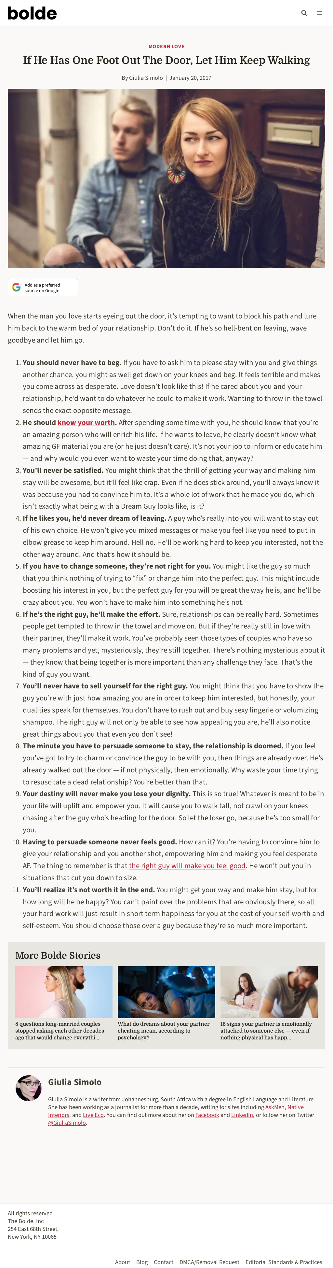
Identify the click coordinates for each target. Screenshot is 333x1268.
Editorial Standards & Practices (284, 1262)
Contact (163, 1262)
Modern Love (167, 46)
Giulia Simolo (146, 78)
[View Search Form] (304, 13)
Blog (142, 1262)
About (122, 1262)
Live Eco (93, 1115)
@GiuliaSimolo (67, 1123)
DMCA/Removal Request (209, 1262)
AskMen (275, 1107)
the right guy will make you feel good (187, 865)
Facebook (207, 1115)
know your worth (86, 422)
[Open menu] (319, 13)
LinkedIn (242, 1115)
